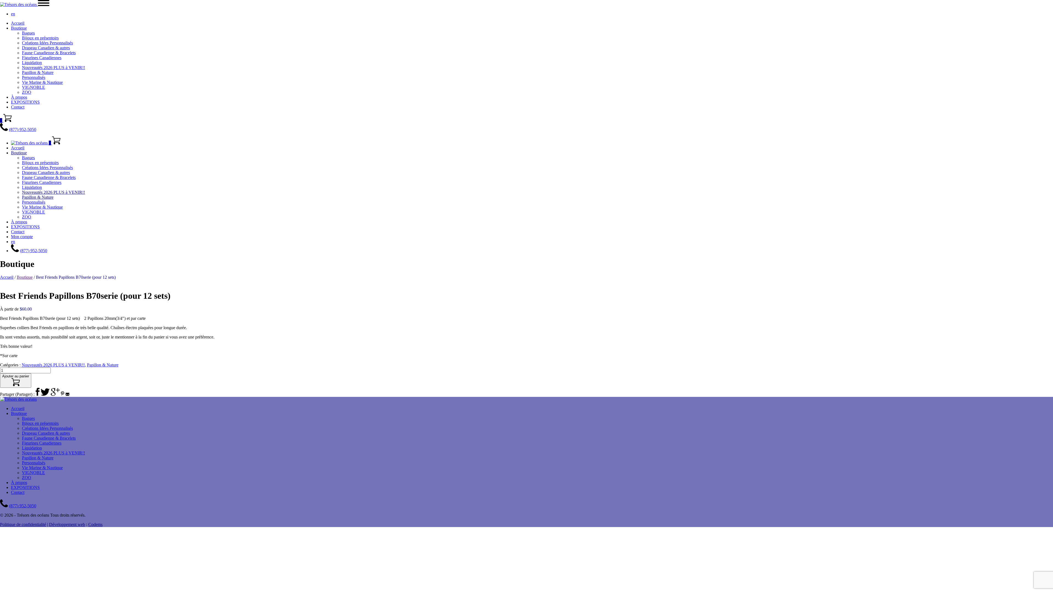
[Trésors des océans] (19, 4)
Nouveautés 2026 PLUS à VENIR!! (53, 67)
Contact (17, 107)
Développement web (67, 524)
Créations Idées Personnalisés (47, 43)
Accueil (17, 23)
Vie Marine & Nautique (42, 82)
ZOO (26, 92)
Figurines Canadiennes (41, 57)
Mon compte (22, 236)
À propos (19, 97)
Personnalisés (33, 77)
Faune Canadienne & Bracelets (49, 52)
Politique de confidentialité (23, 524)
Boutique (19, 28)
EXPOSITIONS (25, 102)
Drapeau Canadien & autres (46, 47)
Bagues (28, 33)
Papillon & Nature (37, 72)
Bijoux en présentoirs (40, 38)
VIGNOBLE (33, 87)
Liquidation (32, 62)
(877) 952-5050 (22, 129)
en (13, 14)
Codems (95, 524)
